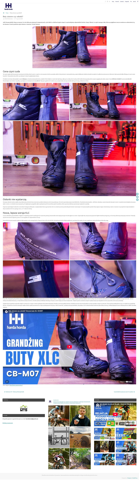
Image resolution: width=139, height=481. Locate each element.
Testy (113, 1)
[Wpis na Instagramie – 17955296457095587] (80, 416)
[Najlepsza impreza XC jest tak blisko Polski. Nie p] (58, 416)
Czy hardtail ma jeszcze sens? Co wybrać (124, 391)
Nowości (117, 1)
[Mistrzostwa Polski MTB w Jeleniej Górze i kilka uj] (58, 458)
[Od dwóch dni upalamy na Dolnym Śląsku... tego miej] (80, 458)
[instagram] (107, 1)
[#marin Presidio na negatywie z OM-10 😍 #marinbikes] (58, 437)
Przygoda (127, 1)
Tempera (129, 478)
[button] (104, 434)
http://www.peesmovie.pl (16, 385)
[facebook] (105, 1)
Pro (131, 1)
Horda (134, 1)
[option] (24, 408)
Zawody (122, 1)
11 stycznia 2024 (19, 18)
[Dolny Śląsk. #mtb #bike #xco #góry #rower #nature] (80, 437)
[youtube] (109, 1)
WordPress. (135, 478)
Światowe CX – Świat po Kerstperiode (14, 391)
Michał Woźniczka (8, 18)
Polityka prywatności (8, 423)
